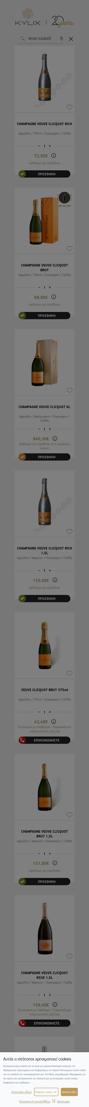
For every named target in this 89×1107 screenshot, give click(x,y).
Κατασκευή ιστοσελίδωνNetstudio (44, 1101)
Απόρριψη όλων (21, 1092)
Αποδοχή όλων (69, 1092)
